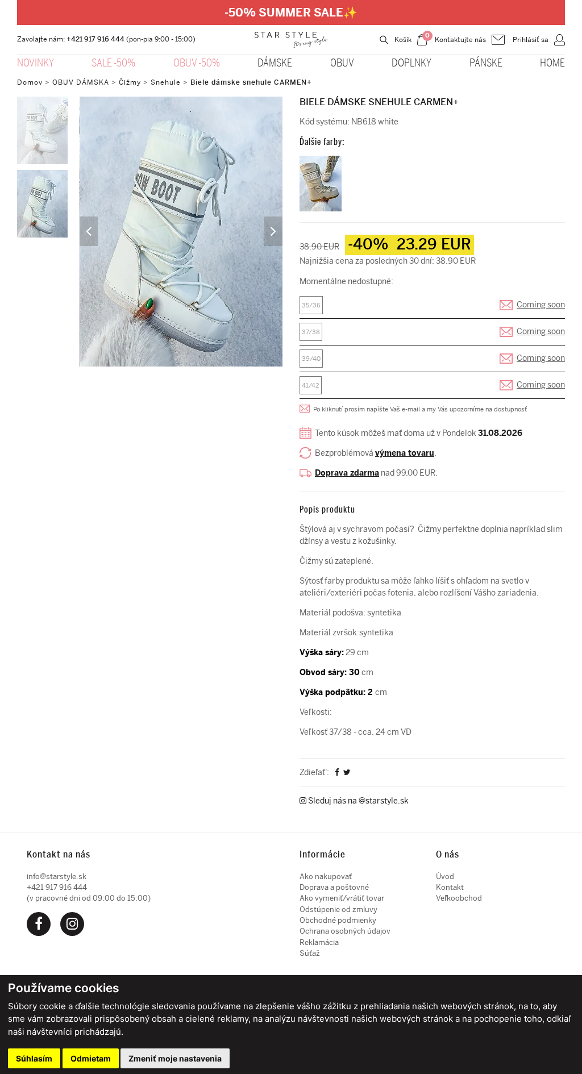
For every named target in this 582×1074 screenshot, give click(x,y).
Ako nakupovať (326, 876)
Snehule (166, 82)
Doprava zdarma (347, 473)
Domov (30, 82)
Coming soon (541, 305)
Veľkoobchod (459, 898)
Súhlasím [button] (34, 1058)
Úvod (445, 876)
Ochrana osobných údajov (345, 931)
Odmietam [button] (90, 1058)
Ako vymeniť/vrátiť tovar (342, 898)
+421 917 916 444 (95, 39)
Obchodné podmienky (338, 920)
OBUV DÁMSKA (81, 82)
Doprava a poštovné (334, 887)
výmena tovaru (404, 453)
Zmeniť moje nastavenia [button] (175, 1058)
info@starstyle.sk (56, 876)
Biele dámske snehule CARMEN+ (251, 82)
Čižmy (130, 82)
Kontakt (450, 887)
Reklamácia (319, 942)
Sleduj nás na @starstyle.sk (357, 801)
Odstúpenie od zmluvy (338, 909)
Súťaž (310, 953)
